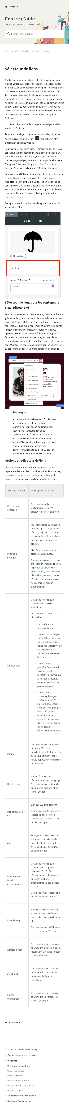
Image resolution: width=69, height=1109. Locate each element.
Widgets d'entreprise (18, 1080)
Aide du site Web (12, 51)
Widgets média (14, 1075)
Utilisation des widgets (41, 51)
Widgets (25, 51)
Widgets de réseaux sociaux (21, 1085)
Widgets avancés (16, 1090)
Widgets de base (15, 1070)
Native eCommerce (19, 1101)
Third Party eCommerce (21, 1095)
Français (13, 6)
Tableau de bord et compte (23, 1049)
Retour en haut (13, 1022)
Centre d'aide (20, 18)
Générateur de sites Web (22, 1055)
